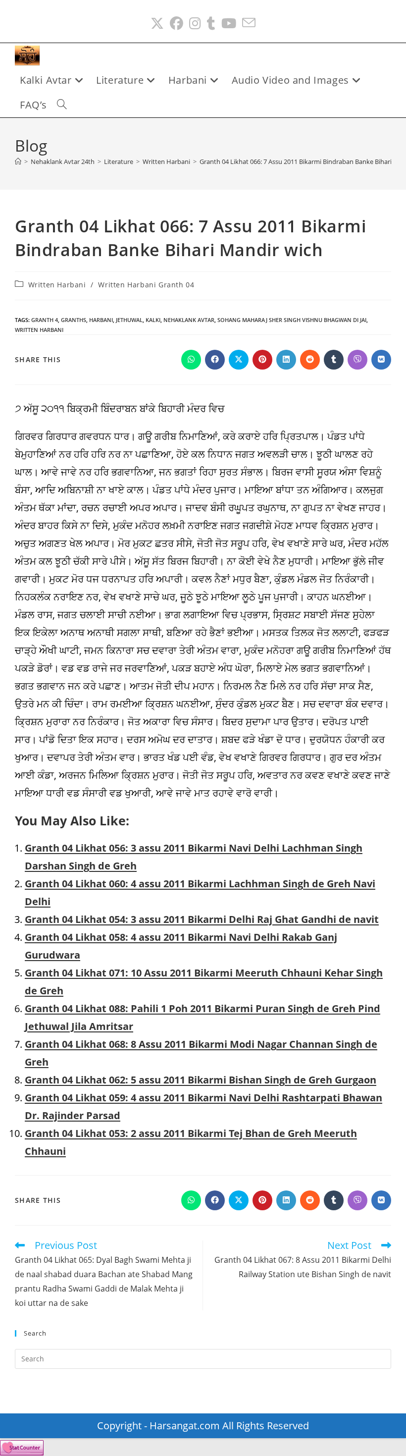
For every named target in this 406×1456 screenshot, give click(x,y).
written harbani (39, 329)
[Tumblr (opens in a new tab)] (211, 23)
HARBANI (101, 320)
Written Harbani (57, 284)
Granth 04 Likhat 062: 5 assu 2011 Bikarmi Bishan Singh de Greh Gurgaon (200, 1079)
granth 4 (44, 320)
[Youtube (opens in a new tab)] (228, 23)
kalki (153, 320)
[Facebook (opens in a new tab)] (176, 23)
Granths (73, 320)
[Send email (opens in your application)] (248, 23)
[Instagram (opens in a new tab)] (195, 23)
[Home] (18, 161)
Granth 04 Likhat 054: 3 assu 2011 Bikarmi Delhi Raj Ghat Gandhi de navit (202, 919)
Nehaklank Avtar (188, 320)
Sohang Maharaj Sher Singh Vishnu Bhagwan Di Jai (291, 320)
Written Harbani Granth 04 (146, 284)
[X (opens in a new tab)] (157, 23)
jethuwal (129, 320)
